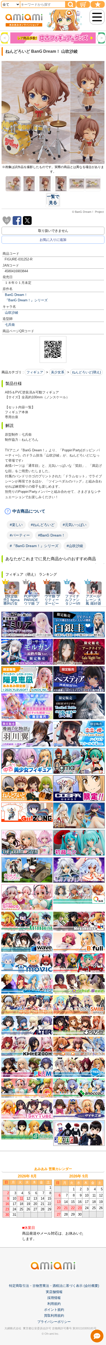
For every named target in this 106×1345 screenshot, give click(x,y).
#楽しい (16, 525)
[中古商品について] (53, 511)
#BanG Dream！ (51, 535)
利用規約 (54, 1304)
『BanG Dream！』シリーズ (26, 300)
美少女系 (57, 372)
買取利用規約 (54, 1315)
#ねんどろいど (43, 525)
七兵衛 (10, 325)
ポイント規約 (54, 1310)
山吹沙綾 (11, 312)
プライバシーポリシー (54, 1322)
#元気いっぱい (74, 525)
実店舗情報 (54, 1292)
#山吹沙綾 (75, 546)
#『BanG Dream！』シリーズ (34, 546)
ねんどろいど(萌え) (86, 372)
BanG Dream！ (16, 295)
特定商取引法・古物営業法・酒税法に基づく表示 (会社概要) (54, 1286)
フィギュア (34, 372)
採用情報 (54, 1298)
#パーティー (20, 535)
